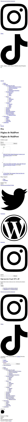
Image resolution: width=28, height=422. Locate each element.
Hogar (7, 381)
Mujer (10, 378)
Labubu (7, 401)
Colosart (18, 356)
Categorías (5, 368)
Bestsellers (5, 180)
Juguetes (8, 393)
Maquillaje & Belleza (10, 395)
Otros (10, 385)
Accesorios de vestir (10, 370)
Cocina (10, 384)
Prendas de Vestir (9, 376)
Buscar (18, 363)
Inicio (4, 367)
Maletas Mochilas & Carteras (15, 371)
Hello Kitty (8, 405)
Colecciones (5, 400)
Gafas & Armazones (13, 372)
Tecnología (8, 392)
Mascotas (8, 394)
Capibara (8, 404)
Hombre (10, 377)
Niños (10, 379)
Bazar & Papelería (10, 397)
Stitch (7, 403)
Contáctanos (6, 406)
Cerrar (10, 420)
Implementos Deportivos (14, 374)
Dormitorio (11, 383)
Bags (4, 179)
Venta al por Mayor (10, 398)
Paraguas (11, 373)
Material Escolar (12, 399)
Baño (10, 382)
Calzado (8, 387)
